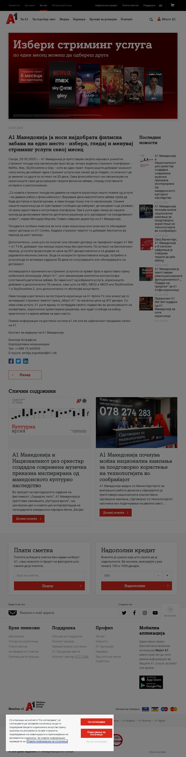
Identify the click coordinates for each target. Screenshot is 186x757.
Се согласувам (96, 722)
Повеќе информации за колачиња (47, 741)
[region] (60, 733)
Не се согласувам (96, 741)
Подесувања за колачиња (96, 733)
